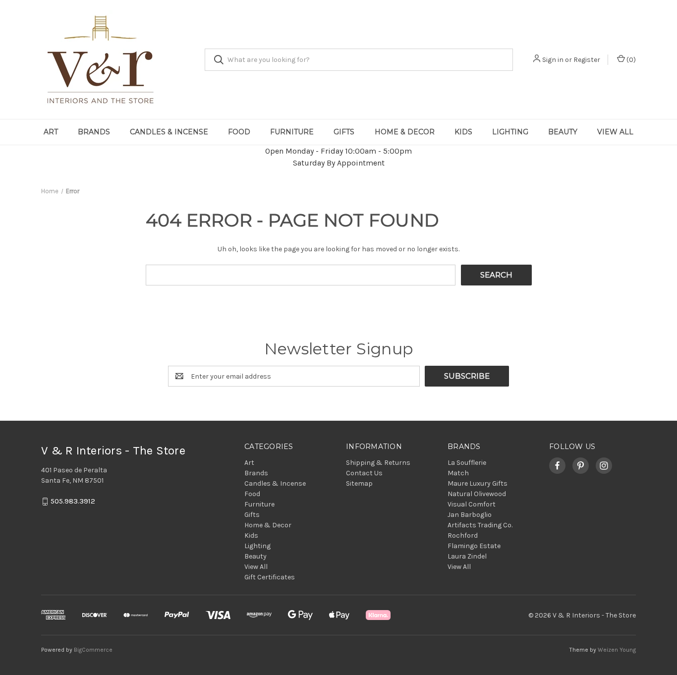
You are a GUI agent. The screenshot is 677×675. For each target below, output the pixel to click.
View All (615, 131)
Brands (94, 131)
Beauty (562, 131)
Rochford (463, 535)
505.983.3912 (73, 501)
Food (239, 131)
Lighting (510, 131)
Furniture (292, 131)
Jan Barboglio (470, 514)
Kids (463, 131)
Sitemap (359, 483)
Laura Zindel (467, 556)
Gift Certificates (269, 577)
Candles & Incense (169, 131)
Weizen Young (617, 649)
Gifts (344, 131)
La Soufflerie (467, 462)
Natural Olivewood (477, 494)
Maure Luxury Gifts (478, 483)
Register (586, 60)
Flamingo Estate (474, 546)
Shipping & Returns (378, 462)
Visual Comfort (472, 504)
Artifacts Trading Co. (480, 525)
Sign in (553, 60)
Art (51, 131)
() (630, 60)
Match (458, 473)
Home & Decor (405, 131)
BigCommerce (93, 649)
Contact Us (364, 473)
